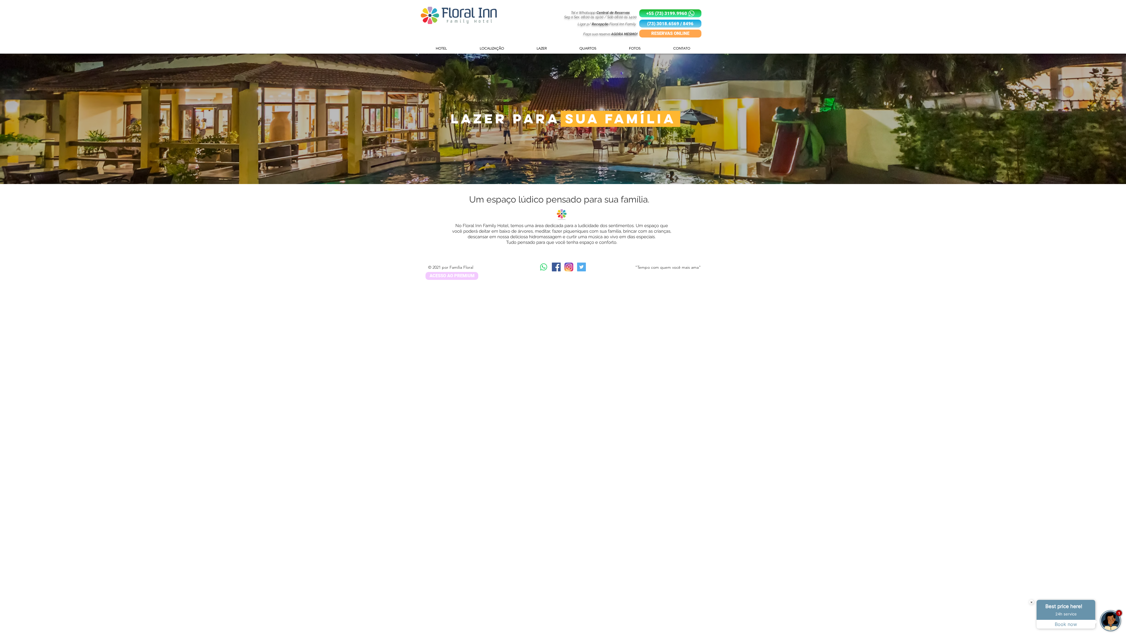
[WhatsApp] (543, 267)
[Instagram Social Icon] (568, 267)
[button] (670, 24)
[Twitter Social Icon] (581, 267)
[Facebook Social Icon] (556, 267)
